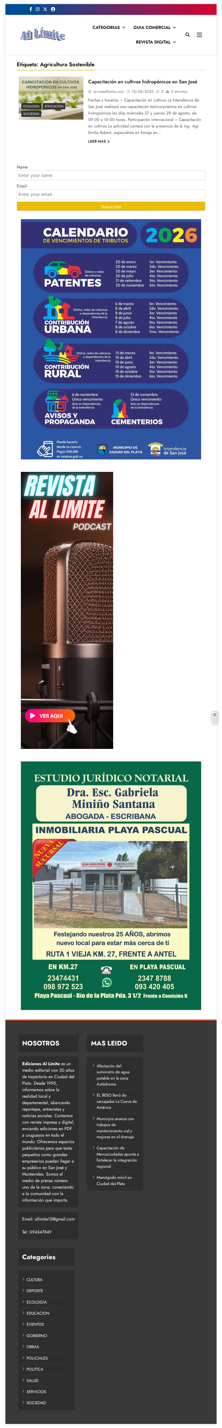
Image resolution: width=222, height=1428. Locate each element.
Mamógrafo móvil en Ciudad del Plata (114, 1180)
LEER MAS (97, 141)
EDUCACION (54, 106)
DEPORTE (35, 1291)
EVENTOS (35, 1324)
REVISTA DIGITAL (153, 42)
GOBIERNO (37, 1336)
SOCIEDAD (31, 113)
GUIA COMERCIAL (152, 27)
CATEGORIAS (106, 27)
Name (22, 167)
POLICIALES (37, 1358)
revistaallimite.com (108, 91)
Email (22, 186)
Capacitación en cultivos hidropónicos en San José (142, 81)
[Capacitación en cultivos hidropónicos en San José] (51, 98)
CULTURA (35, 1280)
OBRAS (33, 1347)
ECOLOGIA (31, 106)
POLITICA (35, 1369)
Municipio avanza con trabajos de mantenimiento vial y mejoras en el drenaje (115, 1128)
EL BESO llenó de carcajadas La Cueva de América (117, 1101)
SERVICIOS (36, 1392)
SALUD (32, 1381)
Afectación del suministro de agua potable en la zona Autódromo (113, 1075)
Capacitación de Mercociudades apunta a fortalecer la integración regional (118, 1157)
